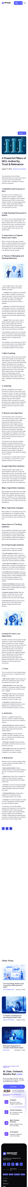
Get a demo (16, 3)
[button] (24, 3)
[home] (6, 3)
